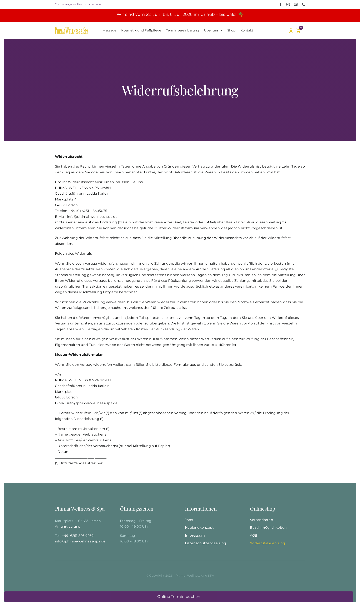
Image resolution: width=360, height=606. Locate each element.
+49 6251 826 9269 (78, 536)
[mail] (296, 4)
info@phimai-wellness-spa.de (80, 541)
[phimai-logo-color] (71, 29)
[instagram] (288, 4)
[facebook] (280, 4)
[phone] (303, 4)
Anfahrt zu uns (67, 526)
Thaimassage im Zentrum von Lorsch (79, 4)
